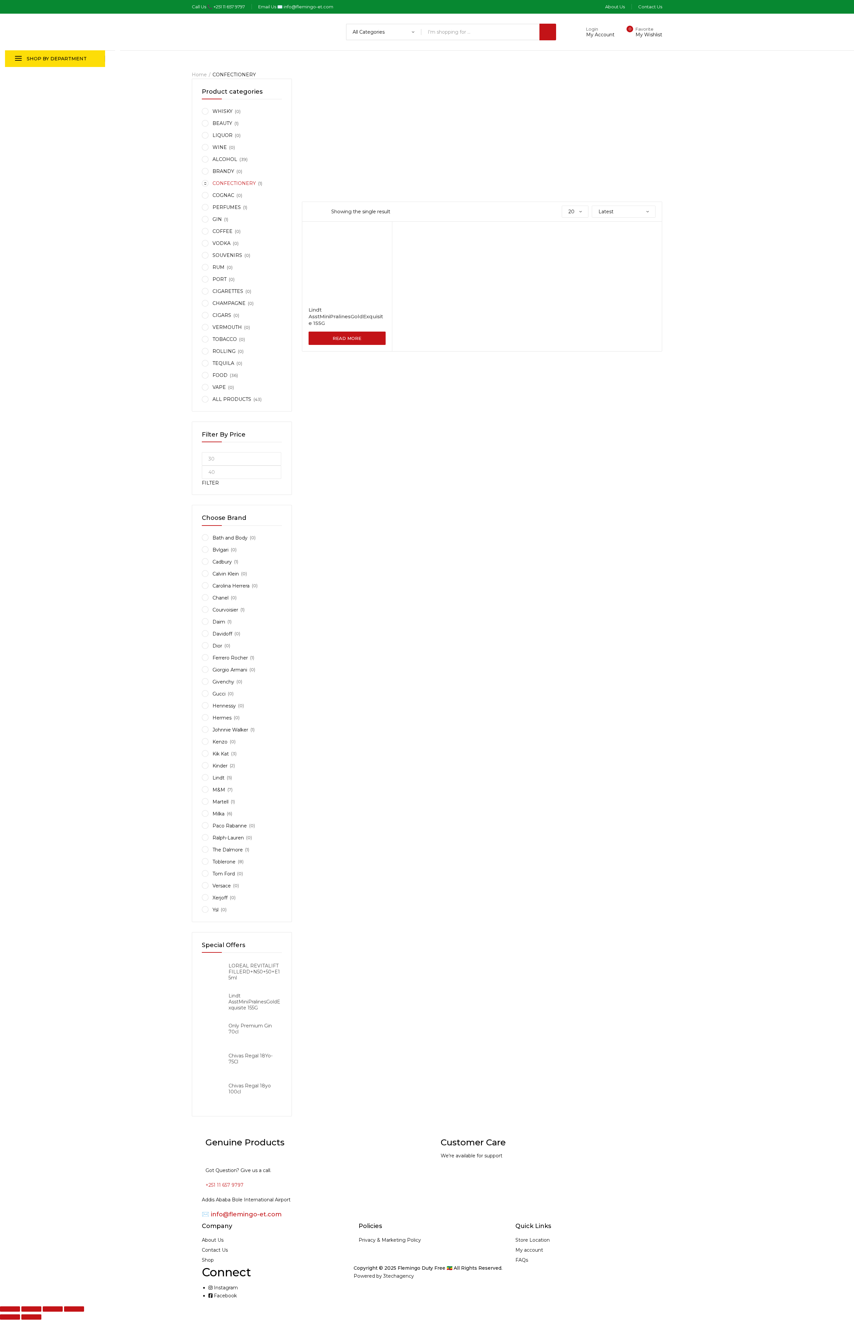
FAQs (521, 1260)
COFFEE (222, 231)
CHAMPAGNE (229, 303)
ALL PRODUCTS (231, 399)
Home (199, 75)
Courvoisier (225, 610)
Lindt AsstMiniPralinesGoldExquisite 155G (346, 316)
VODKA (221, 243)
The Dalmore (227, 850)
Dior (217, 646)
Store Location (532, 1240)
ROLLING (224, 351)
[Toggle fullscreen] (31, 1309)
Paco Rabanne (229, 826)
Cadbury (222, 562)
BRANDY (223, 171)
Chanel (220, 598)
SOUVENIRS (227, 255)
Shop (208, 1260)
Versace (221, 886)
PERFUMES (226, 207)
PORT (219, 279)
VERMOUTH (227, 327)
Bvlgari (220, 550)
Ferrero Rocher (230, 658)
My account (529, 1250)
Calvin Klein (225, 574)
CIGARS (221, 315)
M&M (218, 790)
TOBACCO (224, 339)
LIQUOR (222, 135)
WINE (219, 147)
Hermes (222, 718)
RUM (218, 267)
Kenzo (220, 742)
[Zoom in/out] (10, 1309)
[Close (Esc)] (74, 1309)
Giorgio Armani (229, 670)
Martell (220, 802)
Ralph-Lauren (228, 838)
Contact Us (215, 1250)
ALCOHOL (224, 159)
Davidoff (222, 634)
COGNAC (223, 195)
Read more (347, 338)
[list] (319, 212)
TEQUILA (223, 363)
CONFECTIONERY (234, 183)
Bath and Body (230, 538)
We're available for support (471, 1156)
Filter (210, 483)
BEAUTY (222, 123)
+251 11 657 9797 (224, 1185)
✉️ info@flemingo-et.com (242, 1214)
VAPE (219, 387)
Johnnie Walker (230, 730)
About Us (213, 1240)
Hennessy (224, 706)
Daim (218, 622)
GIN (217, 219)
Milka (218, 814)
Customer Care (473, 1142)
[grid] (311, 212)
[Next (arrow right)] (31, 1317)
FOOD (220, 375)
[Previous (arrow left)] (10, 1317)
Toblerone (224, 862)
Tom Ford (223, 874)
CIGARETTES (227, 291)
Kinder (220, 766)
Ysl (215, 910)
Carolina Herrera (231, 586)
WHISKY (222, 111)
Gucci (219, 694)
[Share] (53, 1309)
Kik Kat (220, 754)
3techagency (398, 1276)
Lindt (218, 778)
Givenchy (223, 682)
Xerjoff (220, 898)
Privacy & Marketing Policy (390, 1240)
